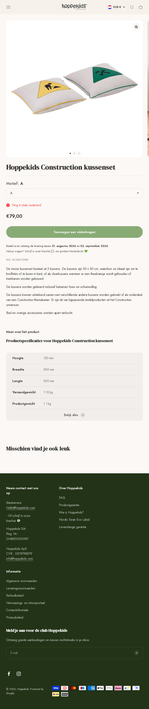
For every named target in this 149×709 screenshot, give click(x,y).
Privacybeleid (14, 617)
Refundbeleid (14, 595)
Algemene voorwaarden (21, 581)
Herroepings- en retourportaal (25, 603)
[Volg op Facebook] (8, 673)
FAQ (62, 497)
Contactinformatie (17, 610)
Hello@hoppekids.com (20, 508)
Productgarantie (69, 505)
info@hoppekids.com (19, 558)
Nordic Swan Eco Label (74, 519)
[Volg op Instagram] (18, 673)
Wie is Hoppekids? (71, 512)
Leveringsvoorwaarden (20, 588)
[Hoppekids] (74, 7)
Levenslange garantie (72, 527)
